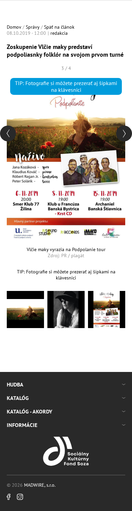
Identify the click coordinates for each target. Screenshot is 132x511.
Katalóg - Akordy (29, 411)
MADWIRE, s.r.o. (40, 485)
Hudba (15, 384)
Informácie (22, 425)
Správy (33, 27)
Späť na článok (59, 27)
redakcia (59, 33)
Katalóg (18, 398)
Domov (14, 27)
